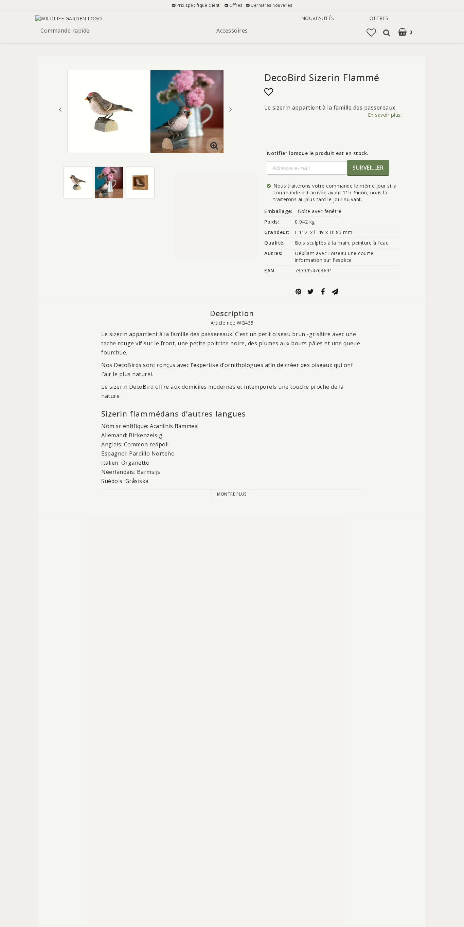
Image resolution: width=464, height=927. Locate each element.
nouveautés (317, 18)
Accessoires (232, 30)
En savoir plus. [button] (385, 115)
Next (230, 109)
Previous (60, 109)
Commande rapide (65, 30)
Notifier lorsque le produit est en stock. (318, 153)
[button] (410, 32)
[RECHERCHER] (387, 32)
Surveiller (368, 167)
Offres (379, 18)
